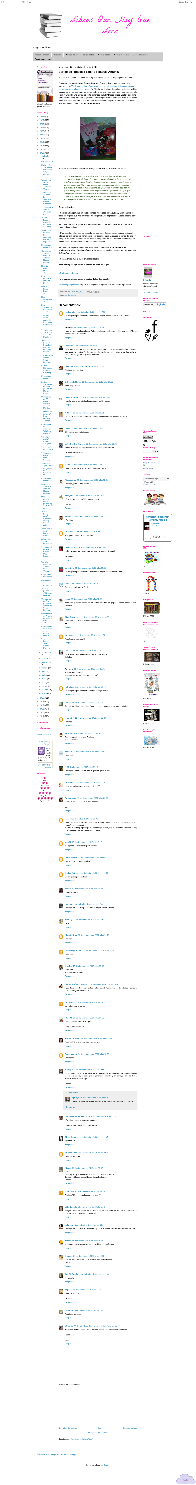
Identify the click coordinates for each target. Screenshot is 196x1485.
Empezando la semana (46, 246)
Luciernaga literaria (74, 951)
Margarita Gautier (149, 463)
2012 (42, 709)
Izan (67, 819)
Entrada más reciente (68, 1428)
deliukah (69, 1225)
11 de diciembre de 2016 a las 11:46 (101, 444)
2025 (42, 120)
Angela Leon (71, 798)
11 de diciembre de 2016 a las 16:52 (89, 635)
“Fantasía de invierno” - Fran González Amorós (46, 416)
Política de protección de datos (79, 55)
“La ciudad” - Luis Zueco (47, 448)
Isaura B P (69, 718)
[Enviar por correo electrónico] (88, 291)
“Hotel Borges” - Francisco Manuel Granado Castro (46, 346)
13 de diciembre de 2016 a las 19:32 (88, 1018)
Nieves (68, 1168)
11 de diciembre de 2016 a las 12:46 (89, 496)
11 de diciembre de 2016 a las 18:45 (89, 669)
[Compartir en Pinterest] (98, 291)
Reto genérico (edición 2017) (46, 279)
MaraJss (69, 1256)
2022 (42, 131)
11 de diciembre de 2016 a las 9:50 (89, 366)
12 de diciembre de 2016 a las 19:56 (102, 984)
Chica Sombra (71, 1137)
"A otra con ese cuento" (99, 86)
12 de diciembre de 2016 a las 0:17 (84, 819)
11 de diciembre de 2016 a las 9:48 (91, 346)
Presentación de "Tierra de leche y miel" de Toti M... (46, 618)
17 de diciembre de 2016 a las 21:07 (87, 1168)
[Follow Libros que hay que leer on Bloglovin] (154, 306)
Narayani (69, 496)
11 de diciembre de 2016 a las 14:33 (93, 617)
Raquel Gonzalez (72, 1038)
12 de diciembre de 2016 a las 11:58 (87, 888)
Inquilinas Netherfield (75, 1116)
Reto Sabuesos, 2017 (46, 299)
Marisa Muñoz (71, 873)
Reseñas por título (43, 59)
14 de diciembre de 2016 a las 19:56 (88, 1069)
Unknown (69, 532)
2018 (42, 145)
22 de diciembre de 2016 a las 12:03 (85, 1290)
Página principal (42, 55)
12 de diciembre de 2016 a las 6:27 (87, 842)
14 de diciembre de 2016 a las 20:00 (95, 1097)
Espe (67, 1290)
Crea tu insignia (148, 468)
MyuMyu (69, 1069)
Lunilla (68, 702)
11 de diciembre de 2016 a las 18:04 (85, 651)
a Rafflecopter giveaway (69, 273)
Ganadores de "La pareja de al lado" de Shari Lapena (46, 604)
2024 (42, 124)
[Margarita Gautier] (144, 466)
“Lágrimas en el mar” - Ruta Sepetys (47, 456)
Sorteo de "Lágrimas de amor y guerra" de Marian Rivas (46, 387)
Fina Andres (70, 480)
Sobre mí (57, 55)
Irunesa (68, 904)
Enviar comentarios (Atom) (82, 1439)
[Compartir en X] (93, 291)
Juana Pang (70, 1191)
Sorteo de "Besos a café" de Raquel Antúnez (46, 488)
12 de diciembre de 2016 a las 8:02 (93, 858)
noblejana (69, 687)
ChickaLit (69, 782)
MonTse (68, 966)
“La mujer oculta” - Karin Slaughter (46, 440)
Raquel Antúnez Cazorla (76, 984)
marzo (45, 686)
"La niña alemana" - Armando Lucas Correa (47, 566)
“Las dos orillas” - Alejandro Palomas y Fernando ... (46, 321)
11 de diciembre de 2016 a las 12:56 (89, 532)
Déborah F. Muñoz (73, 382)
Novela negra (104, 55)
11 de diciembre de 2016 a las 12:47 (87, 516)
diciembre (46, 156)
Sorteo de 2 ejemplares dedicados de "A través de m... (47, 469)
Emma (67, 428)
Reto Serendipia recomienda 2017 (46, 308)
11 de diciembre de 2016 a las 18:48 (90, 687)
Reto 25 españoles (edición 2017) (46, 269)
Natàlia (68, 888)
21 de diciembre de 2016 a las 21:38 (94, 1274)
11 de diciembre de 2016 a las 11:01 (88, 413)
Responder (69, 319)
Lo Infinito (69, 568)
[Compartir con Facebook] (96, 291)
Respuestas (73, 1093)
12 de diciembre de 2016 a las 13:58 (88, 920)
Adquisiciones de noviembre (46, 541)
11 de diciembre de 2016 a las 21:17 (88, 751)
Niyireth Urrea (71, 935)
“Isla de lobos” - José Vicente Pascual (45, 643)
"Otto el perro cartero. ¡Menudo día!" (47, 210)
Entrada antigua (130, 1428)
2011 (42, 712)
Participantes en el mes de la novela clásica (46, 630)
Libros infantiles (140, 55)
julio (44, 671)
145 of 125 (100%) (44, 765)
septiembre (46, 662)
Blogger (107, 1465)
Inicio (100, 1428)
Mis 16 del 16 (47, 161)
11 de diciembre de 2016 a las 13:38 (85, 583)
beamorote (70, 547)
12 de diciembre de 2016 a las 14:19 (98, 951)
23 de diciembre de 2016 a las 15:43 (89, 1310)
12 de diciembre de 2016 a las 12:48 (88, 904)
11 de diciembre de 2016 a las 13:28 (90, 547)
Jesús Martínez (72, 397)
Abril (67, 733)
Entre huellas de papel (75, 444)
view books (48, 767)
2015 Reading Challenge (45, 742)
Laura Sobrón (71, 858)
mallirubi (69, 1310)
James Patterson (157, 526)
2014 (42, 701)
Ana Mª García (71, 1274)
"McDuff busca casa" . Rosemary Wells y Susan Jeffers (46, 518)
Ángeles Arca (71, 1153)
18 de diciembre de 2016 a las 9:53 (88, 1225)
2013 (42, 705)
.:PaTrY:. (68, 1018)
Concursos (72, 295)
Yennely (69, 920)
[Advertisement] (98, 1406)
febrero (45, 690)
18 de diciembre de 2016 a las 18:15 (87, 1240)
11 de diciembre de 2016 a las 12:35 (92, 480)
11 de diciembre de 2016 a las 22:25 (89, 782)
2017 (42, 149)
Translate (153, 485)
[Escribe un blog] (90, 291)
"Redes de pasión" (79, 86)
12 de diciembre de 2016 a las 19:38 (88, 966)
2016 (42, 153)
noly (67, 583)
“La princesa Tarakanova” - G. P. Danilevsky (46, 333)
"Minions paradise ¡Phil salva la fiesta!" (46, 591)
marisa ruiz (70, 312)
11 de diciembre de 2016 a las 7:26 (90, 312)
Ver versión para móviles (98, 1432)
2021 (42, 135)
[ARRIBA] (186, 1479)
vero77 (68, 842)
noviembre (46, 652)
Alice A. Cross (71, 617)
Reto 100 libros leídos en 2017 (46, 290)
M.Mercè (69, 413)
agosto (45, 668)
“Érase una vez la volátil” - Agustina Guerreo (46, 184)
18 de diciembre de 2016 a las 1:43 (91, 1191)
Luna (67, 651)
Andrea (68, 516)
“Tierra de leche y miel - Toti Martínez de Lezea (46, 222)
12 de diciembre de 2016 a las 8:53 (93, 873)
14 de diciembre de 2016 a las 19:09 (93, 1054)
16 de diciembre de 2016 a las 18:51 (93, 1137)
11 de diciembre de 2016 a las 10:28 (94, 397)
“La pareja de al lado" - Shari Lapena (47, 358)
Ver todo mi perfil (150, 292)
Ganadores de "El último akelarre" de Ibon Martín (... (46, 402)
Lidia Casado (71, 1207)
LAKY (148, 280)
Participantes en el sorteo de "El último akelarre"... (47, 428)
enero (44, 693)
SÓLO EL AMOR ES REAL (76, 1326)
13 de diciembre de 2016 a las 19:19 (89, 1002)
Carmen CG (70, 346)
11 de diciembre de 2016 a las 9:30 (89, 327)
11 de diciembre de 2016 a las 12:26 (86, 464)
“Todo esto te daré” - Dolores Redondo (46, 532)
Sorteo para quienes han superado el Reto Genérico (46, 198)
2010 (42, 716)
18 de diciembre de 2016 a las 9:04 (93, 1207)
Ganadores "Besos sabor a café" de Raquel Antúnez (46, 256)
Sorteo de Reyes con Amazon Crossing (46, 369)
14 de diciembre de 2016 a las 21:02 (100, 1116)
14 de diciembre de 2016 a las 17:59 (96, 1038)
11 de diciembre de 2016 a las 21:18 (82, 767)
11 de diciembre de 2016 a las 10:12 (97, 382)
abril (44, 682)
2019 (42, 142)
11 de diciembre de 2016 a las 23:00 (92, 798)
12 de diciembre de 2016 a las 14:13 (93, 935)
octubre (45, 658)
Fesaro (68, 1240)
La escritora (155, 524)
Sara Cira (69, 366)
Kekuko (68, 751)
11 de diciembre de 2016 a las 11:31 (86, 428)
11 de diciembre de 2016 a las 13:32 (90, 568)
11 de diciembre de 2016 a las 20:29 (90, 718)
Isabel (67, 464)
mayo (44, 679)
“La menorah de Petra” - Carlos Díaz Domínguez (46, 552)
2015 (42, 698)
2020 (42, 138)
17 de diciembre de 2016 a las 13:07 (93, 1153)
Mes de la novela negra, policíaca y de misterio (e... (47, 502)
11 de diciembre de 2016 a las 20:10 (87, 702)
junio (44, 675)
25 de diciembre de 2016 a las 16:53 (104, 1326)
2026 (42, 116)
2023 (42, 127)
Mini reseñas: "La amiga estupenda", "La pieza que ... (47, 170)
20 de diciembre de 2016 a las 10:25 (88, 1256)
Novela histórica (121, 55)
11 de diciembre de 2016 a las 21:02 (85, 733)
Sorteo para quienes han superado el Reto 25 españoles (46, 236)
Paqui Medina (71, 1054)
